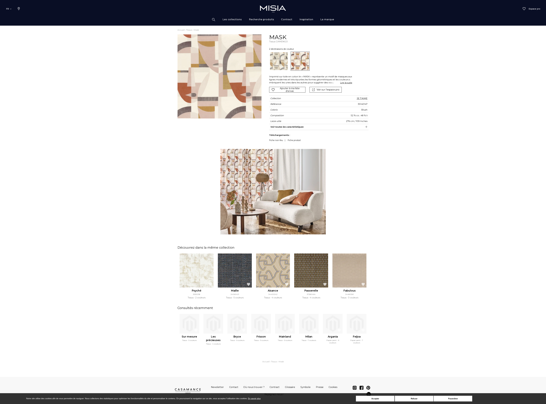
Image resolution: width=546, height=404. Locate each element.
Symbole (305, 387)
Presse (319, 387)
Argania (333, 336)
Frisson (261, 336)
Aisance (273, 290)
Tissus (189, 30)
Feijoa (357, 336)
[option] (279, 61)
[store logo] (273, 8)
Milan (308, 336)
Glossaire (290, 387)
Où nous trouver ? (253, 387)
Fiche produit (294, 140)
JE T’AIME (362, 98)
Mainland (285, 336)
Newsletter (217, 387)
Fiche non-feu (276, 140)
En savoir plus (254, 398)
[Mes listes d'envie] (524, 9)
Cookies (333, 387)
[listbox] (309, 61)
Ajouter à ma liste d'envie (290, 89)
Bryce (237, 336)
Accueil (181, 30)
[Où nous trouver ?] (18, 9)
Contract (275, 387)
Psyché (196, 290)
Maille (235, 290)
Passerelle (311, 290)
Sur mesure (189, 336)
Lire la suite (346, 82)
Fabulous (349, 290)
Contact (233, 387)
